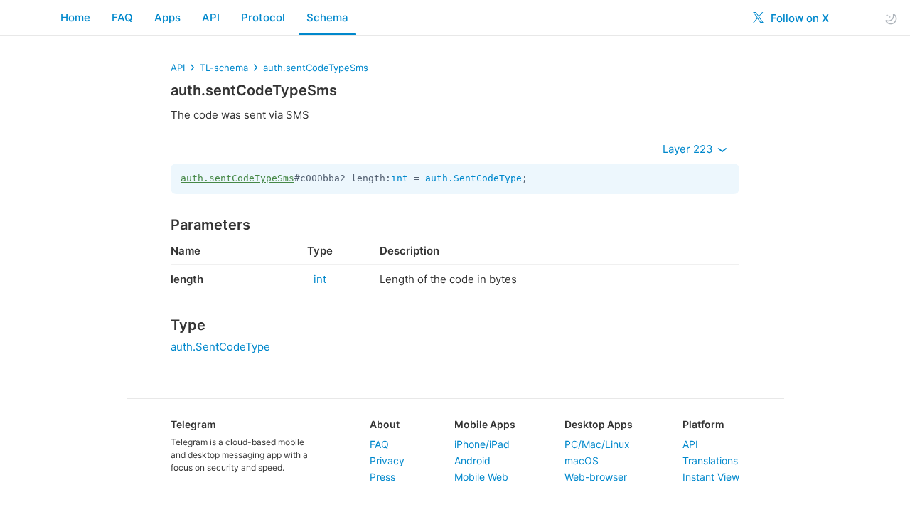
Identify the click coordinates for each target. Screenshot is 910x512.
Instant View (710, 477)
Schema (327, 17)
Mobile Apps (484, 424)
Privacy (387, 460)
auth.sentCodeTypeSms (315, 67)
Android (472, 460)
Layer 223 (689, 149)
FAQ (122, 17)
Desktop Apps (598, 424)
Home (75, 17)
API (211, 17)
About (385, 424)
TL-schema (224, 67)
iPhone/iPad (482, 444)
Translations (710, 460)
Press (382, 477)
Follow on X (798, 18)
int (399, 178)
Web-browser (595, 477)
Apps (167, 17)
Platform (703, 424)
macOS (581, 460)
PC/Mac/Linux (597, 444)
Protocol (263, 17)
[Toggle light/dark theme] (891, 18)
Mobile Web (481, 477)
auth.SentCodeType (473, 178)
